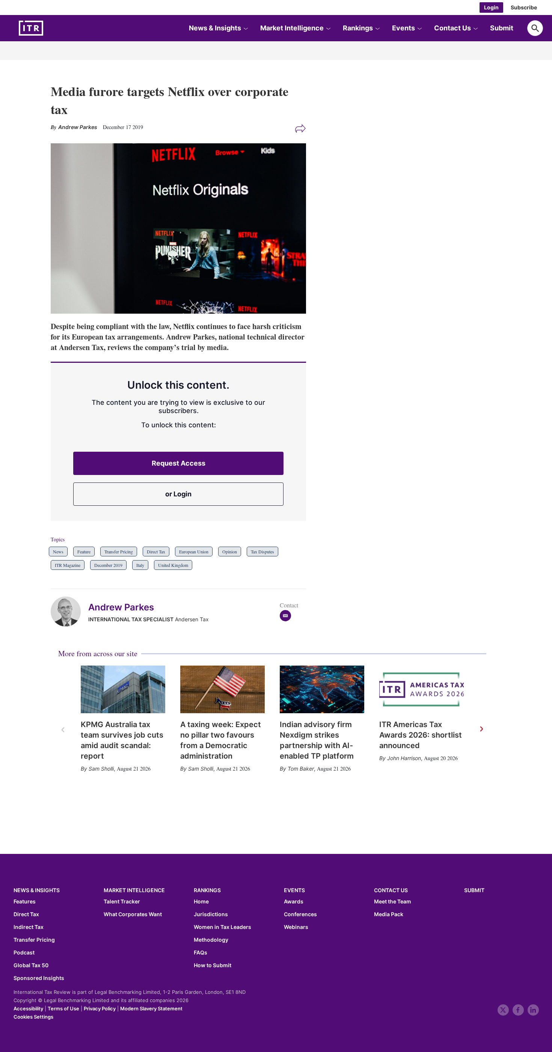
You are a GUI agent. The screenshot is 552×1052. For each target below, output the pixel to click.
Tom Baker (301, 768)
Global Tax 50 (31, 965)
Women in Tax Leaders (222, 927)
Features (25, 901)
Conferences (300, 914)
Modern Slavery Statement (151, 1008)
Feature (83, 552)
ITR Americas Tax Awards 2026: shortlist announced (420, 735)
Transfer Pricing (118, 552)
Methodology (211, 939)
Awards (293, 901)
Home (201, 901)
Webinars (296, 927)
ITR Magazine (67, 565)
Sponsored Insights (39, 978)
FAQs (200, 952)
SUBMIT (474, 890)
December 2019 (108, 565)
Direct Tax (156, 552)
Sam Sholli (101, 768)
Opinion (229, 552)
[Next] (481, 729)
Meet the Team (392, 901)
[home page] (49, 28)
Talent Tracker (122, 901)
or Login (178, 494)
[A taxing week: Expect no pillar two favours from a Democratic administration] (222, 689)
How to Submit (212, 965)
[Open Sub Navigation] (245, 28)
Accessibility (28, 1008)
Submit (501, 28)
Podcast (24, 952)
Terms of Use (63, 1008)
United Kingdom (173, 565)
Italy (140, 565)
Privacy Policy (100, 1008)
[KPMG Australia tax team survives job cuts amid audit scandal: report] (123, 689)
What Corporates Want (133, 914)
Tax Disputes (262, 552)
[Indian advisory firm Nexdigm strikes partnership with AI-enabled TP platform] (322, 689)
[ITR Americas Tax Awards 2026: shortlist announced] (421, 689)
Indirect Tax (29, 927)
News (58, 552)
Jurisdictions (211, 914)
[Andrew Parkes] (69, 612)
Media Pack (388, 914)
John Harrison (404, 758)
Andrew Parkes (121, 607)
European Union (193, 552)
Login (491, 7)
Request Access (178, 463)
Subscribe (524, 7)
